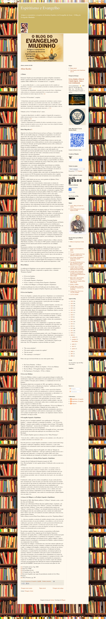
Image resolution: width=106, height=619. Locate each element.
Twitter (72, 252)
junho (73, 344)
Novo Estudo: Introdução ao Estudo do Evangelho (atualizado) (76, 258)
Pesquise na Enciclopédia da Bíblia (76, 249)
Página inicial (42, 588)
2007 (72, 353)
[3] (21, 570)
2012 (72, 328)
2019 (72, 317)
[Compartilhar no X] (25, 583)
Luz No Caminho (74, 294)
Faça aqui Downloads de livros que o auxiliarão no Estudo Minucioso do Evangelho (77, 263)
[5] (31, 129)
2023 (72, 308)
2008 (72, 351)
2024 (72, 306)
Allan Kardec (26, 68)
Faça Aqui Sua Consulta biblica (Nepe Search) (77, 281)
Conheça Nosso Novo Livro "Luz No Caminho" (76, 291)
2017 (72, 321)
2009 (72, 335)
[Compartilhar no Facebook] (27, 583)
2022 (72, 310)
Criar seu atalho (72, 192)
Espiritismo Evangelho (73, 187)
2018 (72, 319)
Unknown (74, 403)
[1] (21, 567)
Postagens (73, 388)
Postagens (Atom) (29, 591)
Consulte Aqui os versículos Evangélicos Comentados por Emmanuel (77, 287)
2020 (72, 315)
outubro (74, 337)
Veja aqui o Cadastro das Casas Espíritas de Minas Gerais (77, 254)
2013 (72, 326)
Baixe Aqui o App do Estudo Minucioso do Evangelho (77, 278)
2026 (72, 301)
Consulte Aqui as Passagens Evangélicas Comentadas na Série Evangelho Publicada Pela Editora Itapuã (77, 273)
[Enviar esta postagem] (53, 581)
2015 (72, 324)
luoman (52, 600)
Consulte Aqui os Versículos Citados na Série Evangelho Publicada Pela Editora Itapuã (77, 268)
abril (73, 346)
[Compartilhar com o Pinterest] (28, 583)
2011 (72, 330)
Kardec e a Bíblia (74, 284)
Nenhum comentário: (47, 581)
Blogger (63, 600)
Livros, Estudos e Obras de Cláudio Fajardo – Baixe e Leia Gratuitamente (76, 81)
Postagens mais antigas (58, 588)
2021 (72, 312)
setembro (74, 339)
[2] (21, 568)
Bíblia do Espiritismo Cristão (77, 242)
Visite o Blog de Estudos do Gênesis (76, 206)
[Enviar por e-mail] (22, 583)
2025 (72, 303)
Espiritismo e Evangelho (40, 7)
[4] (21, 572)
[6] (21, 577)
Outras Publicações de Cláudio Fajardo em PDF (77, 209)
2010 (72, 333)
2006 (72, 356)
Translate (80, 171)
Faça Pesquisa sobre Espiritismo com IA (77, 70)
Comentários (74, 391)
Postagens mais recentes (26, 588)
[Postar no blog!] (24, 583)
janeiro (74, 348)
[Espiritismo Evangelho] (70, 190)
